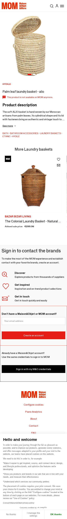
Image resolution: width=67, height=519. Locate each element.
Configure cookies (33, 404)
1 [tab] (29, 74)
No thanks (11, 514)
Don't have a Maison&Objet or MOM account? (29, 313)
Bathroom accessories (24, 133)
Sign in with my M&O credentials (33, 369)
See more (7, 125)
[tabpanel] (33, 45)
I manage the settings (33, 514)
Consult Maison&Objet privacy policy (18, 503)
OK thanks (56, 514)
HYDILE (16, 136)
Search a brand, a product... (51, 5)
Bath (5, 133)
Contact (33, 425)
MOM (14, 6)
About (33, 418)
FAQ (33, 432)
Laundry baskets (50, 133)
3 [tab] (38, 74)
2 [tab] (34, 74)
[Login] (56, 6)
